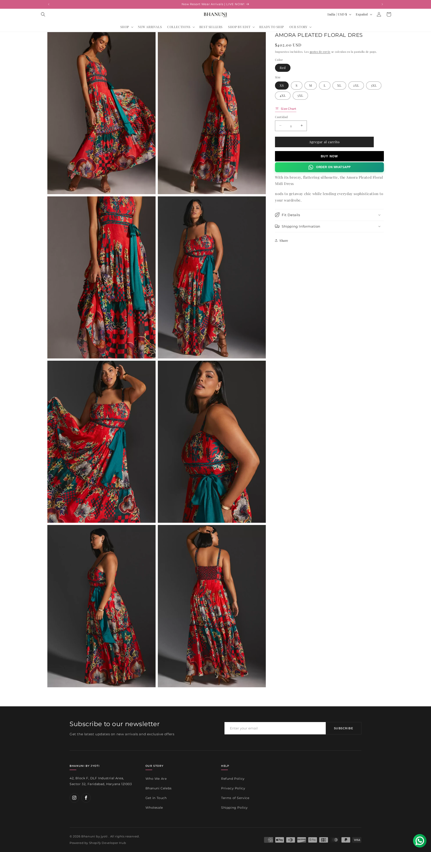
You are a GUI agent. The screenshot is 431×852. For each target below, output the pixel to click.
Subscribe (343, 728)
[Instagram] (74, 797)
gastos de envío (320, 51)
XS (282, 85)
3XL (374, 85)
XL (339, 85)
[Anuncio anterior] (49, 4)
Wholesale (154, 807)
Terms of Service (235, 798)
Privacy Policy (233, 788)
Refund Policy (233, 779)
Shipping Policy (234, 807)
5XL (300, 95)
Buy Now (329, 156)
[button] (43, 14)
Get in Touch (156, 798)
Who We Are (156, 779)
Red (283, 67)
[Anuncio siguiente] (382, 4)
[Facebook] (86, 797)
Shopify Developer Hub (107, 843)
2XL (356, 85)
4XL (283, 95)
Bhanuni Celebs (158, 788)
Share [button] (283, 240)
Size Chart (288, 108)
